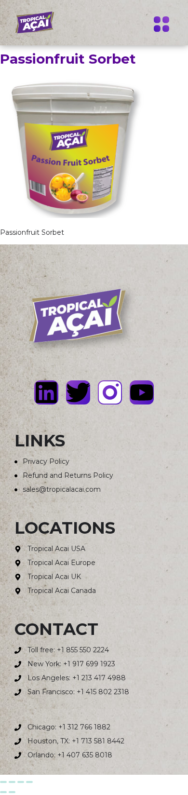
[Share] (20, 782)
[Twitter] (78, 392)
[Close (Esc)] (29, 782)
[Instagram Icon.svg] (110, 392)
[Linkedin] (46, 392)
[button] (161, 25)
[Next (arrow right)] (12, 792)
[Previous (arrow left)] (3, 792)
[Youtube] (142, 392)
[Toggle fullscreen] (12, 782)
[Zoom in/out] (3, 782)
